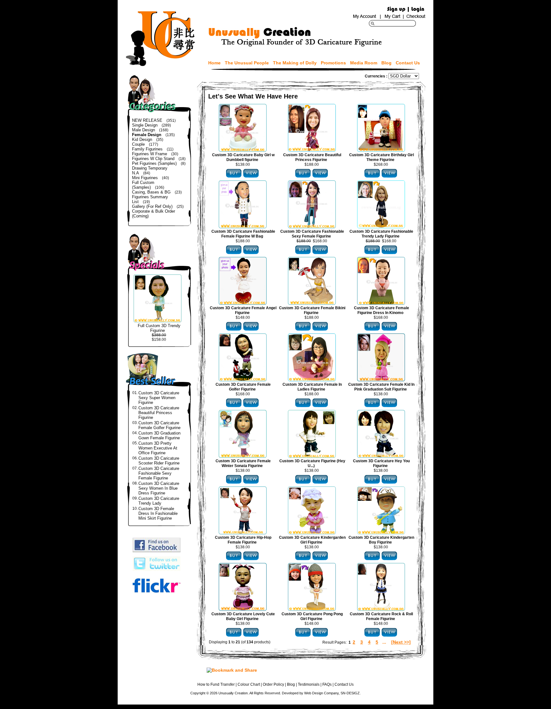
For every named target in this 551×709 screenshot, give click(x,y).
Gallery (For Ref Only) (152, 206)
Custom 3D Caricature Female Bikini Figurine (312, 310)
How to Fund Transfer (216, 684)
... (384, 642)
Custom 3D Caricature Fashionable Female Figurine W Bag (243, 233)
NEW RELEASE (147, 120)
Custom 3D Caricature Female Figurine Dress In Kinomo (381, 310)
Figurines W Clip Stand (153, 158)
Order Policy (273, 684)
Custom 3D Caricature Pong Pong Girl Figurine (312, 616)
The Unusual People (247, 62)
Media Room (363, 62)
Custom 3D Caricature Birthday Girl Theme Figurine (381, 157)
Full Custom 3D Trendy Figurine (159, 328)
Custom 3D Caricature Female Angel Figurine (243, 310)
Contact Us (408, 62)
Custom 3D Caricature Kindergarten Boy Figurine (381, 540)
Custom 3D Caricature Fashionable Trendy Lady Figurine (381, 233)
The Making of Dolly (295, 62)
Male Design (143, 130)
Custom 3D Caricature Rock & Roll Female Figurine (381, 616)
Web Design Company (321, 693)
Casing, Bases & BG (151, 192)
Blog (386, 62)
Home (214, 62)
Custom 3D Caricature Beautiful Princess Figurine (158, 413)
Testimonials (309, 684)
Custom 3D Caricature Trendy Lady (158, 501)
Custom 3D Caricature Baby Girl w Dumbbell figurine (243, 157)
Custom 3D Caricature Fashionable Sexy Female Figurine (158, 473)
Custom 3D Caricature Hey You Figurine (381, 463)
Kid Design (142, 139)
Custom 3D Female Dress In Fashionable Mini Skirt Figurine (158, 513)
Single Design (145, 125)
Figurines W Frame (149, 153)
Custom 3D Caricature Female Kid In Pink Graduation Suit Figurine (381, 386)
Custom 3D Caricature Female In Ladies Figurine (312, 386)
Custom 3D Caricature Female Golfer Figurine (159, 425)
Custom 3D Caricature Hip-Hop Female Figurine (243, 540)
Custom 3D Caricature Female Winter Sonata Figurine (243, 463)
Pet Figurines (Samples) (154, 163)
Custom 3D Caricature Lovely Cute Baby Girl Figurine (243, 616)
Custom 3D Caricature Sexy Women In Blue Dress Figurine (158, 488)
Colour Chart (249, 684)
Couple (138, 144)
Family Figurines (147, 149)
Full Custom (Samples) (143, 185)
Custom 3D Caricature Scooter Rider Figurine (159, 460)
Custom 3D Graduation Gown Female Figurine (159, 435)
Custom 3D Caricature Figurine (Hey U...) (312, 463)
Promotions (333, 62)
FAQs (327, 684)
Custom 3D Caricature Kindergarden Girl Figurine (312, 540)
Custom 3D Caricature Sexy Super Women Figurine (158, 398)
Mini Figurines (145, 177)
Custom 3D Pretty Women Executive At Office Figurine (157, 448)
